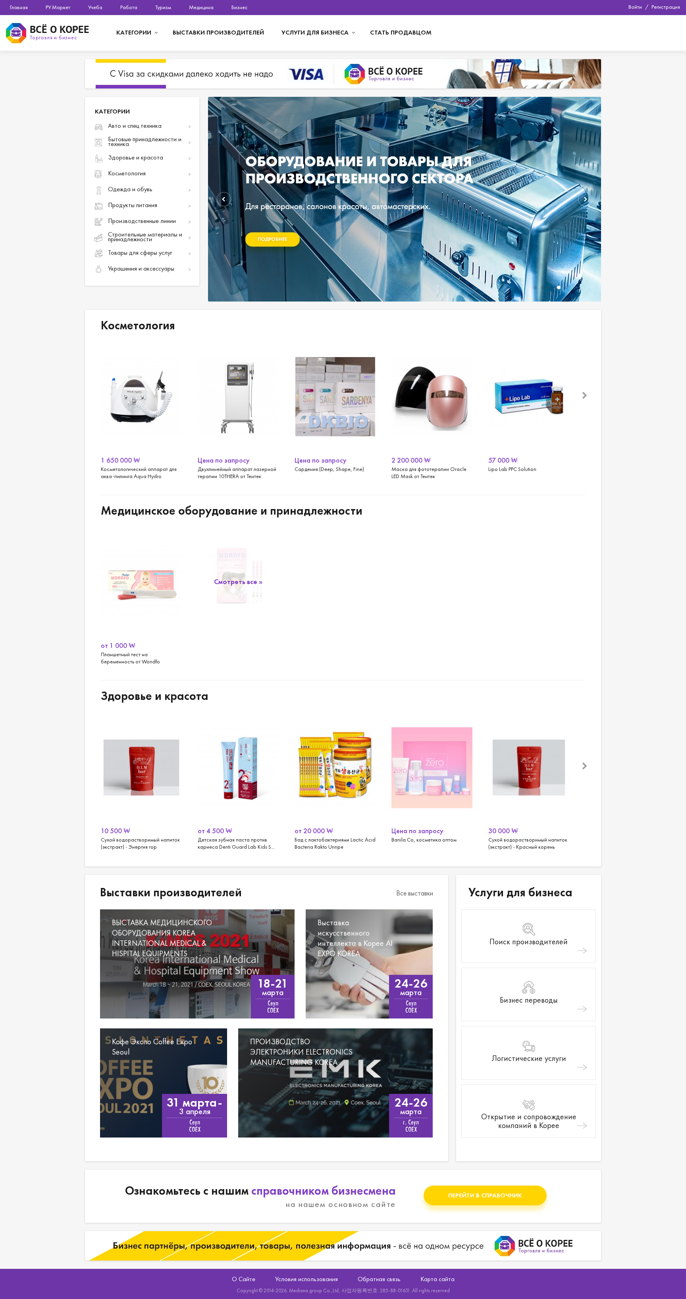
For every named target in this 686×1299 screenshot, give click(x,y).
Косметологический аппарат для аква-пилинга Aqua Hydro (141, 411)
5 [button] (566, 287)
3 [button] (551, 287)
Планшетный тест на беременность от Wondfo (141, 596)
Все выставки (414, 892)
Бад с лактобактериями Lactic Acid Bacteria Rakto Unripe (335, 781)
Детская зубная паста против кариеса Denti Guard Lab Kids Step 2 (238, 781)
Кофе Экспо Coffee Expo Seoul (163, 1083)
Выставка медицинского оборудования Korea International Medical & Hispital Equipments (197, 963)
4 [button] (559, 287)
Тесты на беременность (238, 596)
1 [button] (535, 287)
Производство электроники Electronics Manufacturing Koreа (335, 1083)
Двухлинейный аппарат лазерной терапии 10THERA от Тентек (238, 411)
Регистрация (665, 6)
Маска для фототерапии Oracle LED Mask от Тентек (431, 411)
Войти (635, 6)
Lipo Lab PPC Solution (528, 411)
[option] (404, 199)
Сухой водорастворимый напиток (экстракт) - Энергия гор (141, 781)
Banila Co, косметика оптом (431, 781)
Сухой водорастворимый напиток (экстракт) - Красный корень (528, 781)
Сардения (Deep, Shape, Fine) (335, 411)
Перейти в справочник (485, 1195)
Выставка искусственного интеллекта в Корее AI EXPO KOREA (369, 963)
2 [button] (543, 287)
